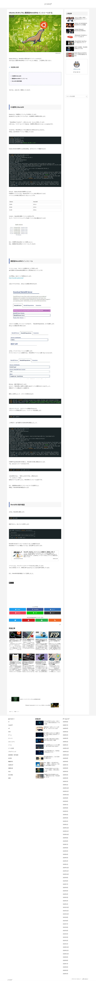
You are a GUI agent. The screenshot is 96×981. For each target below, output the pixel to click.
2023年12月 (66, 827)
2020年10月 (66, 953)
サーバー (11, 582)
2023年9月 (65, 837)
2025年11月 (66, 751)
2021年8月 (65, 920)
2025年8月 (65, 761)
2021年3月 (65, 937)
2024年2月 (65, 821)
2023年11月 (66, 831)
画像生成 (10, 768)
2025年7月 (65, 765)
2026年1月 (65, 745)
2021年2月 (65, 940)
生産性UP (10, 765)
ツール (10, 745)
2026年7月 (65, 725)
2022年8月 (65, 881)
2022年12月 (66, 867)
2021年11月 (66, 910)
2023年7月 (65, 844)
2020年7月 (65, 963)
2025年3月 (65, 778)
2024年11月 (66, 791)
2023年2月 (65, 861)
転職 (9, 778)
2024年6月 (65, 808)
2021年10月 (66, 914)
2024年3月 (65, 818)
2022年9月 (65, 877)
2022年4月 (65, 894)
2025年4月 (65, 774)
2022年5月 (65, 890)
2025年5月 (65, 771)
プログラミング (12, 751)
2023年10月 (66, 834)
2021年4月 (65, 934)
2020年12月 (66, 947)
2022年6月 (65, 887)
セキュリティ (11, 741)
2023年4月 (65, 854)
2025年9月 (65, 758)
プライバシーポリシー (76, 978)
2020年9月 (65, 957)
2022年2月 (65, 900)
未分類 (10, 758)
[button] (86, 96)
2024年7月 (65, 804)
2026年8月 (65, 721)
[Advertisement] (35, 98)
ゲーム (10, 735)
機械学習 (10, 761)
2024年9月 (65, 798)
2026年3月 (65, 738)
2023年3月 (65, 857)
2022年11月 (66, 871)
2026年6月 (65, 728)
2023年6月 (65, 847)
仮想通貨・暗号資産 (13, 755)
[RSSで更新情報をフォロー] (55, 620)
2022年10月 (66, 874)
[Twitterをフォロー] (15, 620)
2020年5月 (65, 970)
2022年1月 (65, 904)
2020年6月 (65, 967)
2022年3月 (65, 897)
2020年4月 (65, 973)
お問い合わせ (85, 978)
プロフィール (76, 69)
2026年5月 (65, 731)
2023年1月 (65, 864)
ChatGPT (10, 725)
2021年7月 (65, 924)
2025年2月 (65, 781)
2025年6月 (65, 768)
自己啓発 (10, 774)
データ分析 (11, 748)
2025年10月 (66, 755)
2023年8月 (65, 841)
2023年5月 (65, 851)
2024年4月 (65, 814)
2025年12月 (66, 748)
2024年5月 (65, 811)
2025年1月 (65, 784)
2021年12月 (66, 907)
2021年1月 (65, 944)
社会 (9, 771)
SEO (9, 731)
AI (8, 721)
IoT (9, 728)
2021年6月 (65, 927)
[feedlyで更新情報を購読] (41, 620)
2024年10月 (66, 794)
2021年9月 (65, 917)
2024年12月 (66, 788)
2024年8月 (65, 801)
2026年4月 (65, 735)
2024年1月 (65, 824)
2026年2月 (65, 741)
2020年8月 (65, 960)
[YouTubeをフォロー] (28, 620)
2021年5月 (65, 930)
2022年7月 (65, 884)
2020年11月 (66, 950)
